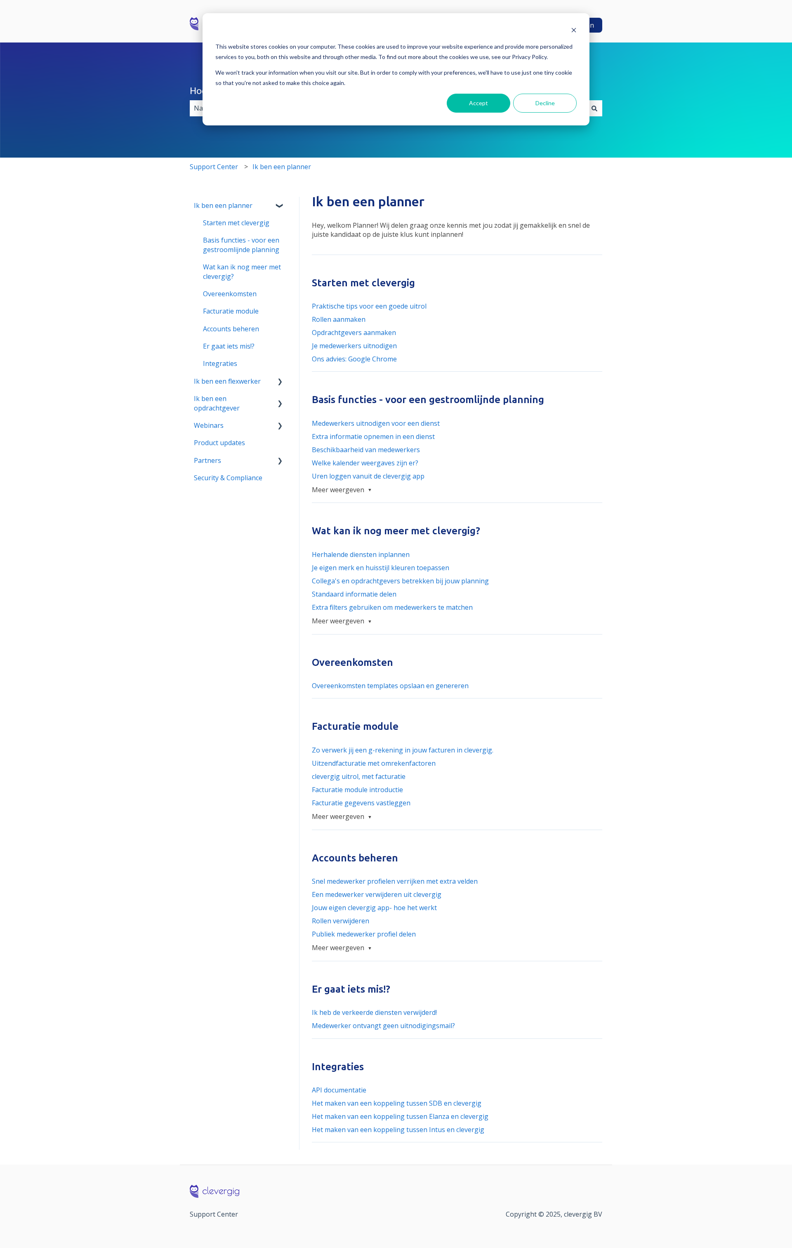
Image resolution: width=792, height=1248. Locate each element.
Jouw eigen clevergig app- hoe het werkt (374, 907)
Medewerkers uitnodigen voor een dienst (376, 423)
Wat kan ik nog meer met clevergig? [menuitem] (242, 271)
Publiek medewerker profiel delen (364, 934)
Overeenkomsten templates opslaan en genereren (390, 685)
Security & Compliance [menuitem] (228, 477)
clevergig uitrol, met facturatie (358, 776)
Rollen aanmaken (338, 319)
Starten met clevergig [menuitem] (236, 222)
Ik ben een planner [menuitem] (223, 205)
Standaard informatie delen (354, 594)
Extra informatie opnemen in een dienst (373, 436)
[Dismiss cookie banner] (574, 31)
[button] (280, 206)
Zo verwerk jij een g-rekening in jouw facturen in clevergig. (402, 750)
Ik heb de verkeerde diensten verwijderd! (374, 1012)
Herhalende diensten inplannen (361, 554)
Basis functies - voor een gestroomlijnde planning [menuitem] (241, 245)
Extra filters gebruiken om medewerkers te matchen (392, 607)
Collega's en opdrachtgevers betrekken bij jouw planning (400, 580)
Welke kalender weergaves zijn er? (365, 462)
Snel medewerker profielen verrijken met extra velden (395, 881)
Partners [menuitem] (207, 460)
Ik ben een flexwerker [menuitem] (227, 381)
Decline (545, 102)
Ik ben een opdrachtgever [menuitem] (217, 403)
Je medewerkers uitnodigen (354, 345)
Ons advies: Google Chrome (354, 358)
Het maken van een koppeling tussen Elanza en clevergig (400, 1116)
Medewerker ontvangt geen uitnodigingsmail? (383, 1025)
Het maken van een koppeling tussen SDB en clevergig (396, 1103)
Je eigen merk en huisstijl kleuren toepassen (380, 567)
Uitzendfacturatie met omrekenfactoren (374, 763)
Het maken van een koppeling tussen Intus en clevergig (398, 1129)
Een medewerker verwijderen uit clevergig (376, 894)
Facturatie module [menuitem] (231, 311)
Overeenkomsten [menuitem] (230, 293)
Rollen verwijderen (340, 920)
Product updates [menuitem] (219, 442)
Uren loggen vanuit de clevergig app (368, 476)
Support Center (214, 166)
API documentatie (339, 1090)
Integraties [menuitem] (220, 363)
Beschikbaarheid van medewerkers (366, 449)
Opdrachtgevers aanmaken (354, 332)
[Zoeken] (594, 108)
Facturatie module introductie (357, 789)
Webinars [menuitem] (209, 425)
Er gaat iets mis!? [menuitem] (229, 346)
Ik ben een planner (281, 166)
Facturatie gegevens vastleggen (361, 802)
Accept (478, 102)
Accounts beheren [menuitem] (231, 328)
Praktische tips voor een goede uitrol (369, 306)
